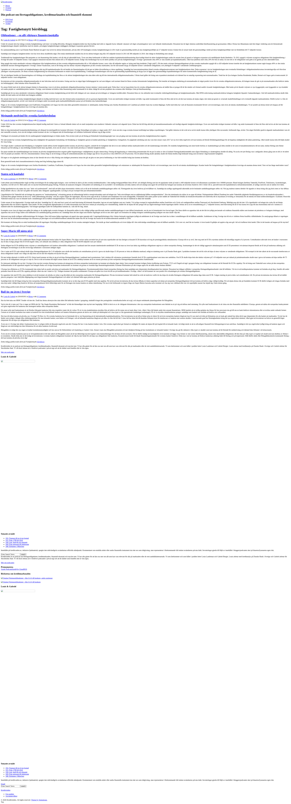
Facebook (9, 22)
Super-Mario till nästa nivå (17, 230)
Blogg (7, 6)
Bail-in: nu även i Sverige (15, 291)
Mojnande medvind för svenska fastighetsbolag (28, 115)
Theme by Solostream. (39, 800)
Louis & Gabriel (9, 40)
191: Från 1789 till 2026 (14, 540)
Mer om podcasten (7, 352)
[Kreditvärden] (6, 2)
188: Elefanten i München (14, 546)
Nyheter (8, 8)
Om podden (9, 794)
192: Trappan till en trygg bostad (17, 538)
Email (3, 784)
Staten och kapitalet (12, 174)
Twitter (8, 24)
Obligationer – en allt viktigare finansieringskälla (30, 35)
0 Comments (41, 40)
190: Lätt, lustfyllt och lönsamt (16, 542)
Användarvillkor (11, 796)
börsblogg (40, 111)
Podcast (8, 10)
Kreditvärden (5, 790)
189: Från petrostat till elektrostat (17, 544)
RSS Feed (9, 19)
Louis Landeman (10, 179)
